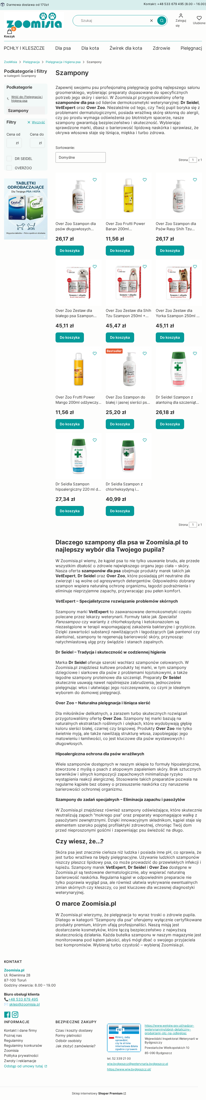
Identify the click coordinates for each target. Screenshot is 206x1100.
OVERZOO (23, 168)
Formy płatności (68, 1035)
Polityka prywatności (21, 1055)
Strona (183, 160)
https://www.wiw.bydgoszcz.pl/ (129, 1069)
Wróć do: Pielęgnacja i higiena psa (26, 98)
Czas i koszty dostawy (74, 1030)
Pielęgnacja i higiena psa (63, 62)
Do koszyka (70, 250)
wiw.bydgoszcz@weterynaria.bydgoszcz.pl (137, 1064)
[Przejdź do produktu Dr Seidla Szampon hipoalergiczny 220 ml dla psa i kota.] (79, 456)
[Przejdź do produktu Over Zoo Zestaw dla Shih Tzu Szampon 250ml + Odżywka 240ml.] (129, 283)
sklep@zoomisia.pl (24, 1004)
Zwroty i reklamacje (20, 1061)
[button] (161, 20)
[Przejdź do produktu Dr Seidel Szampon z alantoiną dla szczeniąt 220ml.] (179, 369)
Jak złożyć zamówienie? (75, 1046)
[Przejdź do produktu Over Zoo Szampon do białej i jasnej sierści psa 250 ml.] (129, 369)
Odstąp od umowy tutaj (24, 1066)
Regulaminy (13, 1040)
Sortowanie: (65, 147)
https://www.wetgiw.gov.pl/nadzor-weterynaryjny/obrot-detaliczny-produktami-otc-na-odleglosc (169, 1029)
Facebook (7, 1014)
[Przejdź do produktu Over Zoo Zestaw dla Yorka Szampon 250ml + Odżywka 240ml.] (179, 283)
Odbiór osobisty (69, 1040)
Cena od (13, 134)
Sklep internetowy (97, 1093)
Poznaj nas (13, 1035)
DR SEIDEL (23, 158)
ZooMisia (10, 62)
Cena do (37, 134)
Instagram (15, 1014)
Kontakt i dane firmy (20, 1030)
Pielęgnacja (31, 62)
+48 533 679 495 (23, 999)
